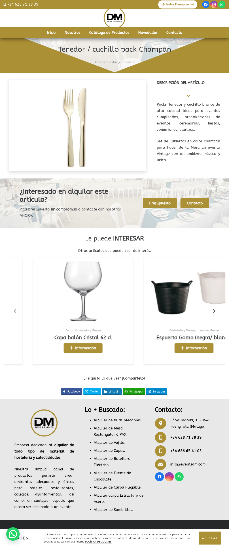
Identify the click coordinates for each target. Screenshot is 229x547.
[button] (13, 534)
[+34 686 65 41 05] (162, 451)
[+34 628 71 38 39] (162, 437)
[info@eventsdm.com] (162, 464)
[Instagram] (213, 4)
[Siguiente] (214, 311)
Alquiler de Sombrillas (113, 510)
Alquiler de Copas (109, 450)
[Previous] (15, 311)
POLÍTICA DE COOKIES (98, 541)
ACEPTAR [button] (210, 538)
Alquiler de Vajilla (109, 442)
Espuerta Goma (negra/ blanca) (155, 338)
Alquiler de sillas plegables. (118, 420)
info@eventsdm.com (188, 464)
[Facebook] (205, 4)
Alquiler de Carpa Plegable (117, 487)
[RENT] (114, 17)
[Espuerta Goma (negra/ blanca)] (155, 290)
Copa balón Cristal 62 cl (44, 338)
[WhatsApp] (221, 4)
